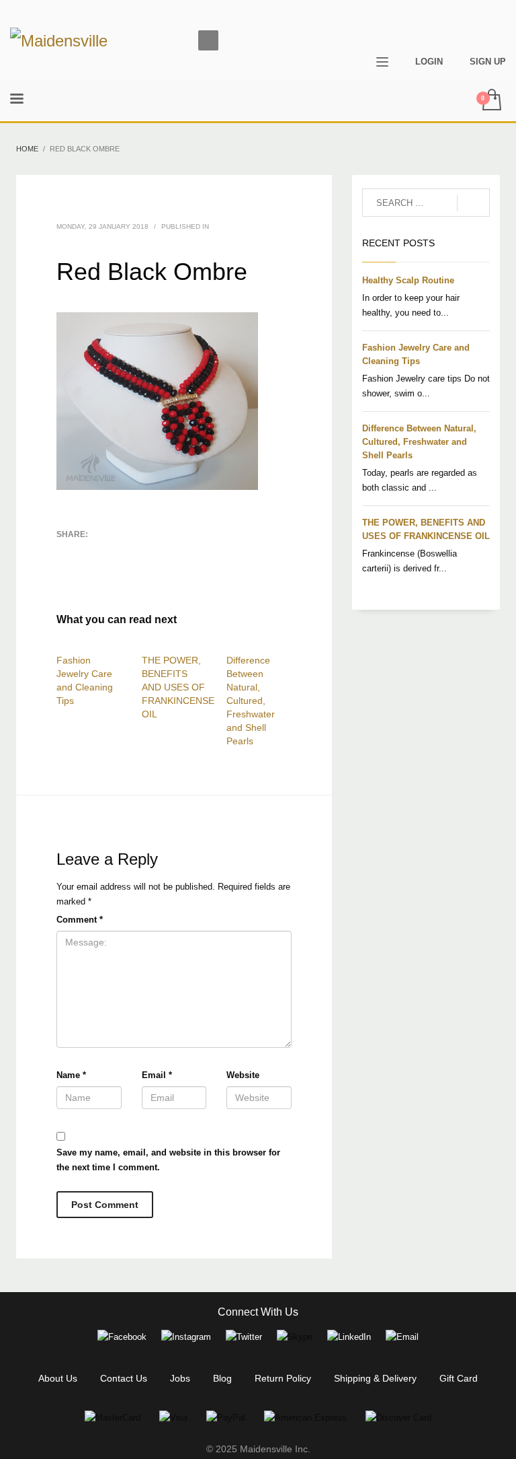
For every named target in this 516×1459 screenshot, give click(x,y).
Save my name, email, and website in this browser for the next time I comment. (168, 1159)
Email (157, 1075)
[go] (473, 203)
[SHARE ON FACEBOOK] (90, 552)
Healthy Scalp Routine (408, 280)
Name (71, 1075)
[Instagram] (496, 21)
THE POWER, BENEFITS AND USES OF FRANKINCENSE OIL (178, 687)
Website (242, 1075)
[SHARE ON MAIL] (66, 569)
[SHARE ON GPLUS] (113, 552)
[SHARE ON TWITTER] (66, 552)
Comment (79, 920)
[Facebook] (476, 21)
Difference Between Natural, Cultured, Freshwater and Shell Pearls (250, 700)
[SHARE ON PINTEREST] (137, 552)
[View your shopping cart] (491, 100)
